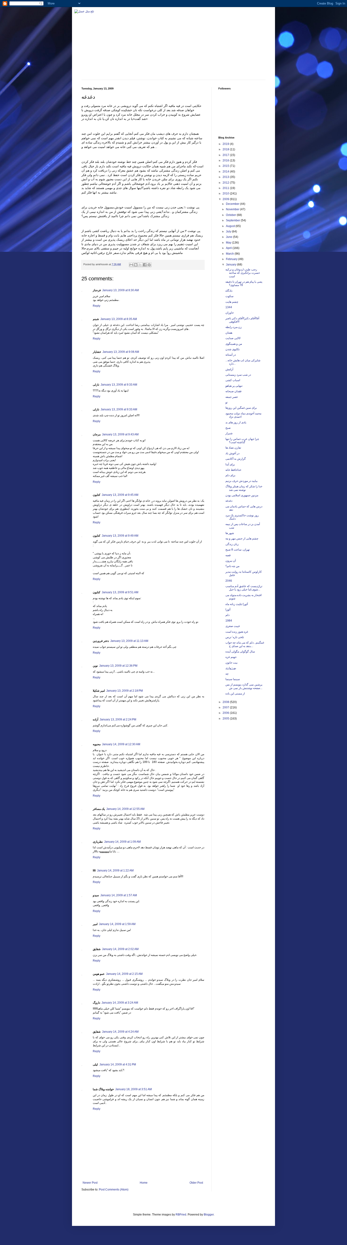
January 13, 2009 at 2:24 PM (118, 719)
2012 (226, 182)
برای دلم (230, 475)
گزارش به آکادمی (235, 458)
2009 (226, 199)
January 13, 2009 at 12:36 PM (118, 665)
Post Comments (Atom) (113, 1189)
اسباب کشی (232, 380)
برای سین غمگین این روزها (241, 407)
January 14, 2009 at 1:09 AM (122, 841)
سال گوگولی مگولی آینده (240, 651)
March (230, 253)
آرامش (229, 369)
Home (144, 1182)
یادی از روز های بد (235, 422)
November (233, 209)
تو (226, 402)
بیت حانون (231, 662)
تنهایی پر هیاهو (233, 385)
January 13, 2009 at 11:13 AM (129, 641)
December (233, 204)
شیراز (229, 433)
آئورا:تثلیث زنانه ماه (236, 604)
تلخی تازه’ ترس (234, 637)
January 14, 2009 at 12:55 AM (125, 809)
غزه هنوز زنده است (236, 631)
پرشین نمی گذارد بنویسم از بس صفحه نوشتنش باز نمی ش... (243, 686)
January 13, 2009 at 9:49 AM (120, 535)
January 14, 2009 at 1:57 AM (118, 895)
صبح (228, 427)
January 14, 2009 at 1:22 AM (115, 870)
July (229, 231)
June (229, 237)
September (233, 220)
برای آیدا (230, 464)
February (232, 259)
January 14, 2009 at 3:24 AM (120, 1002)
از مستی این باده (235, 693)
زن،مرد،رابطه (233, 327)
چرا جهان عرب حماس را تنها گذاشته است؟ (242, 440)
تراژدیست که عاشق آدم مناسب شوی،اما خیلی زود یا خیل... (243, 588)
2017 (226, 155)
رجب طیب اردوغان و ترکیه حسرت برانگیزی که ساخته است (242, 273)
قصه (228, 555)
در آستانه (230, 354)
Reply (96, 305)
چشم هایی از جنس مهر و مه (241, 538)
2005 (226, 718)
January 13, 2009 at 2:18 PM (124, 690)
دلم (227, 615)
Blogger (209, 1214)
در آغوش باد (232, 453)
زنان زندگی (232, 544)
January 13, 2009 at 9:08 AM (120, 351)
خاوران (229, 312)
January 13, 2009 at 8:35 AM (118, 319)
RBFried (181, 1214)
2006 (226, 713)
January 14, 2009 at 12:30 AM (121, 744)
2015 (226, 166)
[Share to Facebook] (144, 264)
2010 (226, 193)
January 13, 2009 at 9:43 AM (120, 434)
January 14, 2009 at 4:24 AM (120, 1031)
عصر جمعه (231, 397)
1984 (228, 620)
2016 (226, 160)
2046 (228, 580)
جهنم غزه (231, 657)
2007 (226, 707)
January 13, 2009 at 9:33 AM (119, 384)
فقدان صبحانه (233, 391)
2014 (226, 171)
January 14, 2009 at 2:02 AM (120, 949)
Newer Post (90, 1182)
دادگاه (228, 290)
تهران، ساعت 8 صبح (237, 549)
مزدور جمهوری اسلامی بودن (241, 495)
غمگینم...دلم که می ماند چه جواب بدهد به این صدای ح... (244, 644)
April (229, 248)
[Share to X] (140, 264)
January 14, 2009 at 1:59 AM (117, 924)
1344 (228, 307)
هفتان (228, 332)
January (231, 264)
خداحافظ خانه (233, 469)
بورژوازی (230, 668)
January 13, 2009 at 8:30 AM (120, 290)
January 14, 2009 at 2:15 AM (124, 974)
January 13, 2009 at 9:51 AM (120, 592)
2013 (226, 177)
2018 (226, 149)
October (231, 215)
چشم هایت (231, 301)
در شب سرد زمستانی (238, 374)
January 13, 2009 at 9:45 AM (120, 494)
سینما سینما (232, 679)
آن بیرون (230, 560)
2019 (226, 144)
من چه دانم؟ (232, 566)
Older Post (196, 1182)
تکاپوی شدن (232, 349)
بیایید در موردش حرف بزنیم (241, 481)
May (229, 242)
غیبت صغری (232, 626)
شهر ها (229, 533)
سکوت (229, 296)
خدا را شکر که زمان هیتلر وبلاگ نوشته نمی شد (243, 488)
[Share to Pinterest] (149, 264)
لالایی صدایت (233, 338)
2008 (226, 702)
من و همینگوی (233, 343)
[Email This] (131, 264)
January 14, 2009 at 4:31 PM (117, 1064)
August (231, 226)
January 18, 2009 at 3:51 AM (133, 1089)
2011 (226, 188)
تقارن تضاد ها (233, 447)
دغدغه (228, 500)
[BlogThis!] (135, 264)
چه (227, 673)
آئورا (227, 609)
